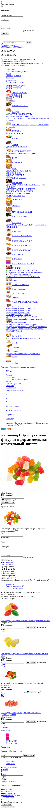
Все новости (6, 730)
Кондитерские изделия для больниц (20, 308)
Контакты (10, 78)
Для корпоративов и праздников (23, 367)
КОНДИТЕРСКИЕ (13, 88)
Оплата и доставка (13, 76)
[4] (9, 569)
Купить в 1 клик (8, 502)
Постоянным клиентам (15, 82)
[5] (11, 569)
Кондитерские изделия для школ (19, 310)
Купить (4, 560)
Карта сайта (10, 764)
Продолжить (6, 804)
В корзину (6, 500)
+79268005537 (6, 47)
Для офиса (5, 367)
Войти (4, 779)
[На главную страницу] (6, 402)
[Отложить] (3, 632)
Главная (9, 375)
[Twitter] (5, 429)
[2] (4, 569)
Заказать (5, 33)
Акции (8, 74)
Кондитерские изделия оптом (18, 313)
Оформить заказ (8, 807)
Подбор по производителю (17, 72)
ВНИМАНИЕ (11, 741)
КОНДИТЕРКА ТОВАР (16, 86)
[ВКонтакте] (2, 429)
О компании (11, 80)
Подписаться (29, 755)
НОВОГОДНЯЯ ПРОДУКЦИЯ (18, 315)
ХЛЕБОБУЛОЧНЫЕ (14, 331)
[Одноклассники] (8, 429)
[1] (2, 569)
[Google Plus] (10, 429)
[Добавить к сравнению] (3, 629)
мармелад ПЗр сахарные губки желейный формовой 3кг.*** (25, 621)
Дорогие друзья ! (12, 743)
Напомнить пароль (8, 781)
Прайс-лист (10, 69)
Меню (22, 65)
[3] (7, 569)
